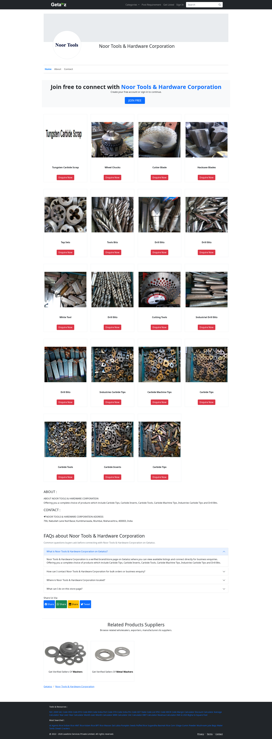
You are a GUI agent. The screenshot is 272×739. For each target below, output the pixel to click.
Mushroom (202, 725)
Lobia (118, 725)
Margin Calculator (185, 712)
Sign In (180, 4)
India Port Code (105, 712)
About (57, 69)
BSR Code (92, 712)
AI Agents (54, 725)
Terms (210, 734)
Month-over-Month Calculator (98, 715)
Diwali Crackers (62, 728)
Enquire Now (65, 177)
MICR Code (171, 712)
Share (50, 604)
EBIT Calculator (150, 715)
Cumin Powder (189, 725)
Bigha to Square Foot (197, 715)
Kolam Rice (89, 725)
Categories (132, 4)
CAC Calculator (135, 715)
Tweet (86, 604)
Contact (68, 69)
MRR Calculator (120, 715)
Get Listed (168, 4)
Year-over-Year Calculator (71, 715)
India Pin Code (130, 712)
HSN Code (73, 712)
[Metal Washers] (112, 665)
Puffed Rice (141, 725)
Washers (77, 671)
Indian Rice (69, 725)
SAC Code (63, 712)
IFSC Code (160, 712)
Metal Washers (124, 671)
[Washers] (65, 665)
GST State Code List (146, 712)
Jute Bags (212, 725)
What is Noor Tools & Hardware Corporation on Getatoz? (77, 551)
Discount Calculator (204, 712)
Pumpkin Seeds (128, 725)
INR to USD (182, 715)
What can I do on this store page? (64, 588)
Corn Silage (176, 725)
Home (48, 69)
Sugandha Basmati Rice (159, 725)
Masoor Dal (109, 725)
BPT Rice (99, 725)
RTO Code (83, 712)
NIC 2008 (53, 712)
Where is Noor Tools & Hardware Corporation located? (76, 580)
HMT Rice (79, 725)
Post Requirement (151, 4)
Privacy (200, 734)
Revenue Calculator (167, 715)
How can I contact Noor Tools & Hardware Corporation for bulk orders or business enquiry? (96, 571)
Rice (61, 725)
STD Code (117, 712)
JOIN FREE (134, 100)
